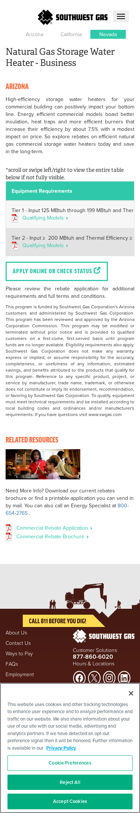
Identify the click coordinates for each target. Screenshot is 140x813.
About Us (16, 632)
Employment (20, 674)
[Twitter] (94, 677)
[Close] (131, 693)
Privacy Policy (61, 747)
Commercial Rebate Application (53, 528)
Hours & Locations (93, 663)
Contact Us (18, 642)
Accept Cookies (70, 801)
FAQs (12, 663)
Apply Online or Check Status (53, 271)
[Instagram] (109, 677)
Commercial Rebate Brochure (51, 536)
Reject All (70, 782)
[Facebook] (79, 677)
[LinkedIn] (124, 677)
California (71, 34)
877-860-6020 (93, 656)
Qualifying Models (43, 217)
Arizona (34, 34)
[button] (34, 34)
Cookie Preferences (70, 762)
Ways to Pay (19, 653)
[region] (70, 748)
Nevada (108, 34)
